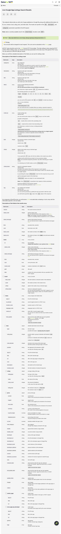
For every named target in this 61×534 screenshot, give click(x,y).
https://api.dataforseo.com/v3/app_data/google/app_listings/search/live (26, 37)
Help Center (38, 184)
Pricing (46, 44)
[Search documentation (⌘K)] (52, 2)
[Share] (15, 14)
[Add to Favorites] (3, 14)
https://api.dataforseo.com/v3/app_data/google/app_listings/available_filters (35, 109)
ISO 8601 (33, 318)
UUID (49, 244)
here (50, 214)
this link (46, 66)
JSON (21, 48)
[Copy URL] (7, 14)
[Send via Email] (11, 14)
